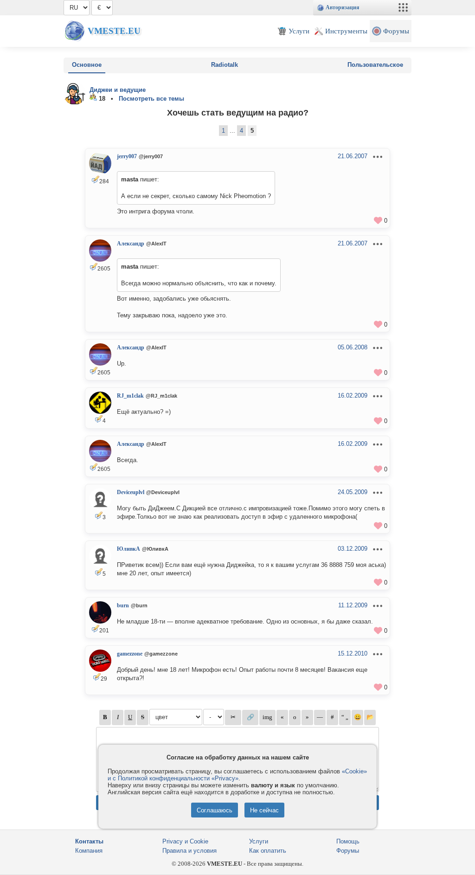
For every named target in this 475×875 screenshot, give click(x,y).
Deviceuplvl (130, 492)
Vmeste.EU (114, 31)
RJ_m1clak (130, 395)
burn (123, 605)
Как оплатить (267, 850)
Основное (87, 64)
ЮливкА (128, 549)
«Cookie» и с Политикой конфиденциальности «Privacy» (237, 775)
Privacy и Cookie (185, 841)
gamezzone (129, 653)
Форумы (347, 850)
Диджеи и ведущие (118, 89)
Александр (130, 243)
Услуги (258, 841)
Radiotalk (224, 64)
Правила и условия (189, 850)
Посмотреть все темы (151, 98)
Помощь (347, 841)
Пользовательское (375, 64)
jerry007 (127, 156)
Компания (89, 850)
